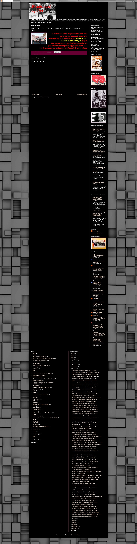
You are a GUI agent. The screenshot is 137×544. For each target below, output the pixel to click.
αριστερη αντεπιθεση (98, 290)
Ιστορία (34, 392)
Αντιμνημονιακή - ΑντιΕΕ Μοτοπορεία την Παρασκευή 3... (85, 485)
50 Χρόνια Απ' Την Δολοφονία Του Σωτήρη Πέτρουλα (84, 391)
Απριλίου (74, 522)
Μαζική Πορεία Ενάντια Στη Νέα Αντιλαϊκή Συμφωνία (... (84, 440)
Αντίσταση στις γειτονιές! (99, 265)
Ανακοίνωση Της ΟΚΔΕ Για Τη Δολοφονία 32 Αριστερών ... (85, 382)
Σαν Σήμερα (35, 424)
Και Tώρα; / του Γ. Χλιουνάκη (78, 473)
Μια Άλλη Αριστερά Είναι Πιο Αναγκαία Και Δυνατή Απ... (84, 378)
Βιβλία (34, 370)
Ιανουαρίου (75, 528)
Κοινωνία (35, 402)
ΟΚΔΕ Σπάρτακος (37, 416)
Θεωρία (34, 390)
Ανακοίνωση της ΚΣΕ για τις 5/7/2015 (80, 481)
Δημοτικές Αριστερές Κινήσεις (39, 375)
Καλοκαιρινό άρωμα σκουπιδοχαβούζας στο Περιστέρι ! (97, 286)
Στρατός (34, 428)
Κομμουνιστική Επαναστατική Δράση (41, 404)
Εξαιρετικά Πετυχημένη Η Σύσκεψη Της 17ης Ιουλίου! (84, 395)
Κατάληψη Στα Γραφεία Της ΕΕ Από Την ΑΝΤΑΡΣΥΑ (83, 494)
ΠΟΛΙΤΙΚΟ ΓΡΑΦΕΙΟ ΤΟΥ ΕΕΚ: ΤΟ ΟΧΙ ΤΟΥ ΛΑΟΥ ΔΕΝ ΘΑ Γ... (86, 452)
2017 (72, 353)
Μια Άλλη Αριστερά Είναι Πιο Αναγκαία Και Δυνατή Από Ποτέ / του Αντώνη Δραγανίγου (99, 169)
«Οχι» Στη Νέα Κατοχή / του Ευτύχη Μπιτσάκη (82, 504)
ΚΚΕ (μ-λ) (35, 400)
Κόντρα (34, 406)
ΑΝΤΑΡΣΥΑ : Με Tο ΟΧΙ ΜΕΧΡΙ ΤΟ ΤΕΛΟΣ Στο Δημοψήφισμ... (86, 512)
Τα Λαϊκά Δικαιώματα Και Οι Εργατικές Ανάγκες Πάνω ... (84, 438)
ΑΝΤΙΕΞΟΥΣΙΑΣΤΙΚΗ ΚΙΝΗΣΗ (39, 356)
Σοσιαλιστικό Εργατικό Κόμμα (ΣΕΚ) (41, 426)
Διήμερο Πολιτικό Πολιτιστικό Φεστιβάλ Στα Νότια (83, 463)
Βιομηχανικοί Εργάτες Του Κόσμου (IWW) (42, 373)
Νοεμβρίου (74, 360)
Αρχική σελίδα (58, 94)
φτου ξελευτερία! (97, 339)
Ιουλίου (74, 368)
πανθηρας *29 (96, 231)
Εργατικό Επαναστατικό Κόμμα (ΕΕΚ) (41, 387)
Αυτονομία (35, 368)
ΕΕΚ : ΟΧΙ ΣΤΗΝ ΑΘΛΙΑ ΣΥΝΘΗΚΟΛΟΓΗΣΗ (82, 428)
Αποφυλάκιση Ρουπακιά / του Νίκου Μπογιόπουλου (98, 141)
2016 (72, 355)
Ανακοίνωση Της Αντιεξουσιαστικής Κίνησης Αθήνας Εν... (85, 492)
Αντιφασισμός (36, 361)
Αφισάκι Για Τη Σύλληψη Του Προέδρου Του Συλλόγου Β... (85, 401)
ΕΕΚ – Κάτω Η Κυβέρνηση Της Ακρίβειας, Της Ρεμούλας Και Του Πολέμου (99, 318)
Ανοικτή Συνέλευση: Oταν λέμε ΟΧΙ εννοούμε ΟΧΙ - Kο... (84, 432)
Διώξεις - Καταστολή (37, 380)
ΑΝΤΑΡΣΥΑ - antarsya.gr (98, 276)
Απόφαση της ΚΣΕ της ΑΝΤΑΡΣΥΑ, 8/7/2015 (82, 454)
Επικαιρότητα (36, 385)
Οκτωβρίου (75, 362)
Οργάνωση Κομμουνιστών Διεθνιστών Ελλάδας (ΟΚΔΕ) (45, 417)
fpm (72, 534)
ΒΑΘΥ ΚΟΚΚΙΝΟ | (97, 298)
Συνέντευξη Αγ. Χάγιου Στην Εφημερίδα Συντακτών (83, 403)
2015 (72, 357)
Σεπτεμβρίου (75, 364)
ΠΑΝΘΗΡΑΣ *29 (96, 315)
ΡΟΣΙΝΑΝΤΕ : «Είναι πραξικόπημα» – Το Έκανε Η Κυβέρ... (85, 424)
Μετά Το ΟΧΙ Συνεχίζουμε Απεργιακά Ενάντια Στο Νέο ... (84, 387)
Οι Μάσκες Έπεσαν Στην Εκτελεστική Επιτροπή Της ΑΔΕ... (85, 516)
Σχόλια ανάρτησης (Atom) (43, 97)
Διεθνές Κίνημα (36, 377)
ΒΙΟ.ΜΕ (34, 372)
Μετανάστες (35, 411)
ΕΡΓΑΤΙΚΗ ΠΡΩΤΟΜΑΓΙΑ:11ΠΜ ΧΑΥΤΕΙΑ (97, 304)
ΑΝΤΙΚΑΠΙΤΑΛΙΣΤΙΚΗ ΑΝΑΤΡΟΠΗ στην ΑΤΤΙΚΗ (43, 358)
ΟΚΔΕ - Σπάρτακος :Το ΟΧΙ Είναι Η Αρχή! (81, 469)
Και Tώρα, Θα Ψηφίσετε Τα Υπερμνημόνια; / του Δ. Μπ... (84, 413)
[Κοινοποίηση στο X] (57, 52)
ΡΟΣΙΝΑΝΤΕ (35, 422)
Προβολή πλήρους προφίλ (97, 233)
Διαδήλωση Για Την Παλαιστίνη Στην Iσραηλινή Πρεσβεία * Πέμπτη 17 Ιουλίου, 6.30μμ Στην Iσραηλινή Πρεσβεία (99, 153)
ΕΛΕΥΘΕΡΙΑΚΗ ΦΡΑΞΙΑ (38, 383)
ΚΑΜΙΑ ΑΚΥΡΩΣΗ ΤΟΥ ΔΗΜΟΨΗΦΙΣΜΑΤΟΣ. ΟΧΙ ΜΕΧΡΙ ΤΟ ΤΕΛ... (87, 496)
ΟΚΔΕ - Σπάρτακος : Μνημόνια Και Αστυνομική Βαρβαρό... (85, 407)
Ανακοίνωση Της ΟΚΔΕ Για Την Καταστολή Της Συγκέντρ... (85, 409)
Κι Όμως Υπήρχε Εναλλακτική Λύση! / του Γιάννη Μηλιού (84, 386)
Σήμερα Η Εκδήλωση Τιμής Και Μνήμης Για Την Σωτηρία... (85, 380)
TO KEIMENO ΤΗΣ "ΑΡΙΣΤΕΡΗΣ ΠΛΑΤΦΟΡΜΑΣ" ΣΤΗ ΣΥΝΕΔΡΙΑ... (87, 442)
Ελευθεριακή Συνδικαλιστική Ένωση (98, 301)
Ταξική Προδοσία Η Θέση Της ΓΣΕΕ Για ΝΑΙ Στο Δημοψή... (85, 510)
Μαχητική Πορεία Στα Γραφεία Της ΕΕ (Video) (82, 489)
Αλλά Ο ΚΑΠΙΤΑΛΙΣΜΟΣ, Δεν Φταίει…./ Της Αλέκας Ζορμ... (85, 459)
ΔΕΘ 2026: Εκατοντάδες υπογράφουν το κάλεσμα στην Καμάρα (98, 327)
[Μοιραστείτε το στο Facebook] (58, 52)
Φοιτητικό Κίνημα (36, 433)
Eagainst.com (96, 254)
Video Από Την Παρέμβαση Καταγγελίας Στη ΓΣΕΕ (83, 483)
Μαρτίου (74, 524)
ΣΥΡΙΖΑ (34, 431)
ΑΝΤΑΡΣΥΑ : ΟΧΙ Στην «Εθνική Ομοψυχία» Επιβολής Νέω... (85, 467)
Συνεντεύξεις (35, 429)
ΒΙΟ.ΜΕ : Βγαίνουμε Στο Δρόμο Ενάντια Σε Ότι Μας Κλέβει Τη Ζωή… (99, 129)
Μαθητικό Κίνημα (36, 409)
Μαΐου (73, 520)
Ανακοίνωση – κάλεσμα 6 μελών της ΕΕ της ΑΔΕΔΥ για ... (85, 456)
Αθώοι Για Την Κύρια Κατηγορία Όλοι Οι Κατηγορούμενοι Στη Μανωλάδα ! (97, 199)
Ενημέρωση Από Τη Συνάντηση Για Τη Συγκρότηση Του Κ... (85, 384)
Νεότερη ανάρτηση (36, 94)
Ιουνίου (74, 518)
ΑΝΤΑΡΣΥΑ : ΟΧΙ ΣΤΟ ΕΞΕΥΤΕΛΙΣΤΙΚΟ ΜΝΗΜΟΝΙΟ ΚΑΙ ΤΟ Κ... (86, 444)
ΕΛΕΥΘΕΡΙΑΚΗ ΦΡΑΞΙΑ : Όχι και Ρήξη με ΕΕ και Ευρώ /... (85, 506)
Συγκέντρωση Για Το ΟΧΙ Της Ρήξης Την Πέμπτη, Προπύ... (85, 498)
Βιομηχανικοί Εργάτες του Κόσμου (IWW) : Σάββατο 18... (85, 405)
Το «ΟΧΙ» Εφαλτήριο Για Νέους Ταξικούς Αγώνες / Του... (84, 500)
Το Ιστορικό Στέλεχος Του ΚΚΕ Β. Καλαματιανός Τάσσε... (84, 487)
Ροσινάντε (95, 332)
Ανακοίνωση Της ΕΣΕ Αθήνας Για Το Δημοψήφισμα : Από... (85, 491)
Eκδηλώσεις (35, 434)
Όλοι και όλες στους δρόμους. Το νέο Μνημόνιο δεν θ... (84, 426)
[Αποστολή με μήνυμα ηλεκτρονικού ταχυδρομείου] (54, 52)
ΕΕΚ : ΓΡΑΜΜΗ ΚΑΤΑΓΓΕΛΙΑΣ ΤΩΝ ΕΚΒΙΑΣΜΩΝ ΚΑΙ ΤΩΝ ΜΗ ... (86, 514)
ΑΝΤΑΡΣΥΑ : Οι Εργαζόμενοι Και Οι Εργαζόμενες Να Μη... (85, 508)
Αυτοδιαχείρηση (36, 366)
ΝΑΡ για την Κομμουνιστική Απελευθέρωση (42, 412)
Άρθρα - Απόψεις (36, 363)
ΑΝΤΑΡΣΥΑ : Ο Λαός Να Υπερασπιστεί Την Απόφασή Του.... (85, 450)
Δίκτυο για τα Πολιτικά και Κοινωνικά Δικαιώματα (43, 378)
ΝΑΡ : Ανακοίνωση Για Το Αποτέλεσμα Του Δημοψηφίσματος (85, 477)
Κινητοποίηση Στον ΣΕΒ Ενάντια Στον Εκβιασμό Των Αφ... (85, 502)
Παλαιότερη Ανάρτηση (82, 94)
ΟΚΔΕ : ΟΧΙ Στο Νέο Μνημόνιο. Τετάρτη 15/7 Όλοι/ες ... (84, 415)
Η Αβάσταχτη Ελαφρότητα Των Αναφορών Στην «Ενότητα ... (85, 376)
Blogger (79, 534)
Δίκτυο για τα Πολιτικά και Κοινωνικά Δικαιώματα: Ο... (84, 420)
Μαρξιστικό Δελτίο (97, 312)
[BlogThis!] (56, 52)
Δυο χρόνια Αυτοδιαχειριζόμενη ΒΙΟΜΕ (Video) (99, 182)
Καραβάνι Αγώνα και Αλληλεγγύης (40, 394)
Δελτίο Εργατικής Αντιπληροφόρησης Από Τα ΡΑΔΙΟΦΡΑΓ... (85, 461)
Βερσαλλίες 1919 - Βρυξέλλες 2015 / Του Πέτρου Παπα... (84, 419)
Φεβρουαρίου (75, 526)
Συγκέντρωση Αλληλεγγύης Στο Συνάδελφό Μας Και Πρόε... (85, 374)
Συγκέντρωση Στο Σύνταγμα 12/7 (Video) (81, 430)
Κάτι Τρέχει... (35, 395)
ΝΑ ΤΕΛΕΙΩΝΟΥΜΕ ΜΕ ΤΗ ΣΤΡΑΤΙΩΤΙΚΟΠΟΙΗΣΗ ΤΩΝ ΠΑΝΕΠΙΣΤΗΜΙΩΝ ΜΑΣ (99, 334)
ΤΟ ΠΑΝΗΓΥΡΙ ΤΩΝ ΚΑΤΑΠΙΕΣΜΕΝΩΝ (81, 465)
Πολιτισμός (35, 421)
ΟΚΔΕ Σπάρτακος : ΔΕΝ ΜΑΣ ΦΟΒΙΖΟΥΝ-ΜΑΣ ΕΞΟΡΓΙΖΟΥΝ (86, 372)
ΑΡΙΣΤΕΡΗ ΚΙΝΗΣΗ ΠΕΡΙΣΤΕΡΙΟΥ (40, 365)
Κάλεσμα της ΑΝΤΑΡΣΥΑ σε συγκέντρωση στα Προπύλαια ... (85, 479)
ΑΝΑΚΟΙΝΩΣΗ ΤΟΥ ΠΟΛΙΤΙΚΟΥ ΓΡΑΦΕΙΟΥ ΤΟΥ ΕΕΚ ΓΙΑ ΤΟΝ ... (87, 397)
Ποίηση (34, 419)
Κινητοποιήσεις (36, 399)
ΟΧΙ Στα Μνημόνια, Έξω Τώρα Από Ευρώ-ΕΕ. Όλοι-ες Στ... (85, 434)
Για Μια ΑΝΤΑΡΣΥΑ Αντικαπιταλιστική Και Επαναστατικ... (84, 389)
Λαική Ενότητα (36, 407)
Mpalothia (95, 259)
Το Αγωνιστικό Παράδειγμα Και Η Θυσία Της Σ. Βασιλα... (84, 370)
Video (34, 436)
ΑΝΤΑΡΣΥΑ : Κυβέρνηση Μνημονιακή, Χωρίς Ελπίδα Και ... (85, 399)
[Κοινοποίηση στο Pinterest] (60, 52)
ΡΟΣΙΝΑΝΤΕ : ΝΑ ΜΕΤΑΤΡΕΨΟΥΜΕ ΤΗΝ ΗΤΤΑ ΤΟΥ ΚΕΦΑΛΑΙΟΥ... (87, 471)
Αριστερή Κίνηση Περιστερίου (97, 283)
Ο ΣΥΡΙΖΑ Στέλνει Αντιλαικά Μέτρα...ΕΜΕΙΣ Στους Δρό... (84, 446)
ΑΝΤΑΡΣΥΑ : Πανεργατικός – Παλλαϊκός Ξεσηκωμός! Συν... (85, 417)
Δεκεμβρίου (75, 359)
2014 (72, 530)
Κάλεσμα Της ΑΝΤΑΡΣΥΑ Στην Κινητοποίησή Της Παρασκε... (85, 457)
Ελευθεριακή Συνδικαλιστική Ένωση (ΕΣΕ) (42, 382)
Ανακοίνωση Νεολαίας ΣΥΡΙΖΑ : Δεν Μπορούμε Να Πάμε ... (85, 422)
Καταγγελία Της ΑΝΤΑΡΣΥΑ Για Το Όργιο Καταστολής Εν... (85, 411)
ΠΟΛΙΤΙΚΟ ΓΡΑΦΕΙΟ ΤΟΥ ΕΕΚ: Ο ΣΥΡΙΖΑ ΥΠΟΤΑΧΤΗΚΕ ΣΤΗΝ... (87, 436)
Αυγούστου (75, 366)
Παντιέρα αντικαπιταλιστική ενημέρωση (97, 324)
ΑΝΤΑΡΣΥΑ (38, 53)
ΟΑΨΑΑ (34, 414)
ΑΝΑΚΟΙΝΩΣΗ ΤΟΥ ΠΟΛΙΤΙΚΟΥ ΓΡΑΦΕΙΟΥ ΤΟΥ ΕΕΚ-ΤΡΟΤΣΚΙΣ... (87, 475)
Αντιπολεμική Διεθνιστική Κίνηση (40, 360)
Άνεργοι (34, 353)
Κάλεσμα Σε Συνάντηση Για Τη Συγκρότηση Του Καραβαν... (85, 393)
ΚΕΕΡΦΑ (35, 397)
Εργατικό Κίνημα (36, 389)
